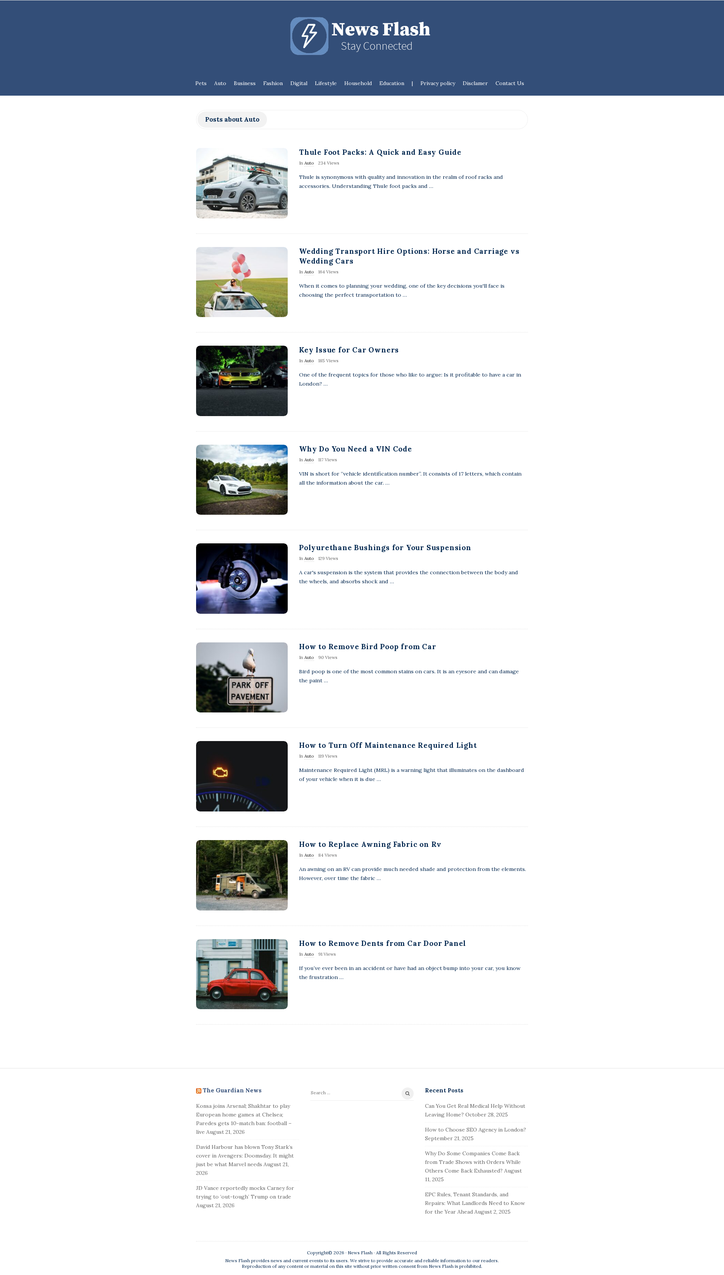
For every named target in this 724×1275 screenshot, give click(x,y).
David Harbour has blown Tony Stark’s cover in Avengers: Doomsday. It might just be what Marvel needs (245, 1156)
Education (391, 83)
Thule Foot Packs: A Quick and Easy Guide (380, 152)
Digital (298, 83)
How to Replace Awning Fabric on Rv (370, 844)
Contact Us (509, 83)
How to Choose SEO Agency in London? (475, 1129)
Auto (220, 83)
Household (358, 83)
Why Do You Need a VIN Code (355, 448)
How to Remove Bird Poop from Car (367, 646)
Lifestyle (326, 83)
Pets (201, 83)
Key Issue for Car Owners (349, 349)
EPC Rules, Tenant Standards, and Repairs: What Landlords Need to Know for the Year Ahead (475, 1203)
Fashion (273, 83)
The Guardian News (232, 1090)
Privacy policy (437, 83)
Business (245, 83)
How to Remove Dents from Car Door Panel (382, 943)
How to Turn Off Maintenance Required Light (388, 745)
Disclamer (475, 83)
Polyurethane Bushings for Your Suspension (385, 547)
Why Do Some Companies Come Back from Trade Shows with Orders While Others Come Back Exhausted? (473, 1162)
